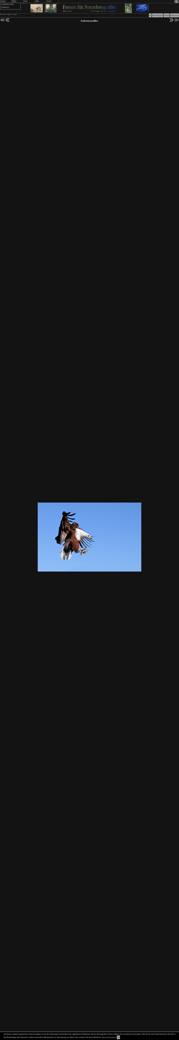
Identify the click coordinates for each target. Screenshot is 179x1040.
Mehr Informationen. (109, 1037)
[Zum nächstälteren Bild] (176, 19)
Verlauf (166, 15)
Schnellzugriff (157, 15)
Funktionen (174, 15)
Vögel (15, 14)
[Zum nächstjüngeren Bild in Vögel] (7, 19)
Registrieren (5, 7)
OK (118, 1037)
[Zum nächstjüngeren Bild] (2, 19)
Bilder (9, 14)
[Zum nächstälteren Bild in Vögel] (171, 19)
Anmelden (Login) (7, 4)
